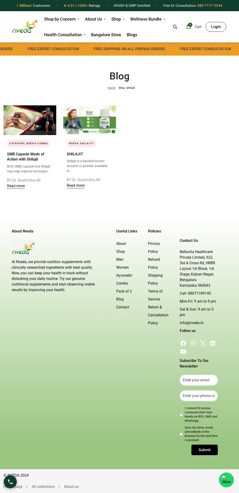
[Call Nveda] (10, 481)
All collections (43, 486)
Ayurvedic (124, 275)
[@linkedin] (212, 343)
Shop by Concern (60, 19)
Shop (116, 19)
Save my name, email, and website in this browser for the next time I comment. (201, 434)
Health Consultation (63, 34)
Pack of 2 (124, 291)
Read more (16, 186)
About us (71, 486)
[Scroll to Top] (230, 467)
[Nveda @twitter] (202, 343)
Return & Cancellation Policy (158, 315)
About (121, 243)
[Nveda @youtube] (183, 351)
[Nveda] (25, 27)
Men (119, 259)
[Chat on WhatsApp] (226, 479)
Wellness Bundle (146, 19)
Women (122, 267)
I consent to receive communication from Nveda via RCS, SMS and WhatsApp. (201, 414)
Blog (121, 87)
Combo (122, 283)
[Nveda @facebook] (183, 343)
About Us (93, 19)
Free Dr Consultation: (192, 6)
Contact (122, 307)
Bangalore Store (106, 34)
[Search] (175, 27)
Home (111, 87)
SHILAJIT (75, 154)
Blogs (132, 34)
